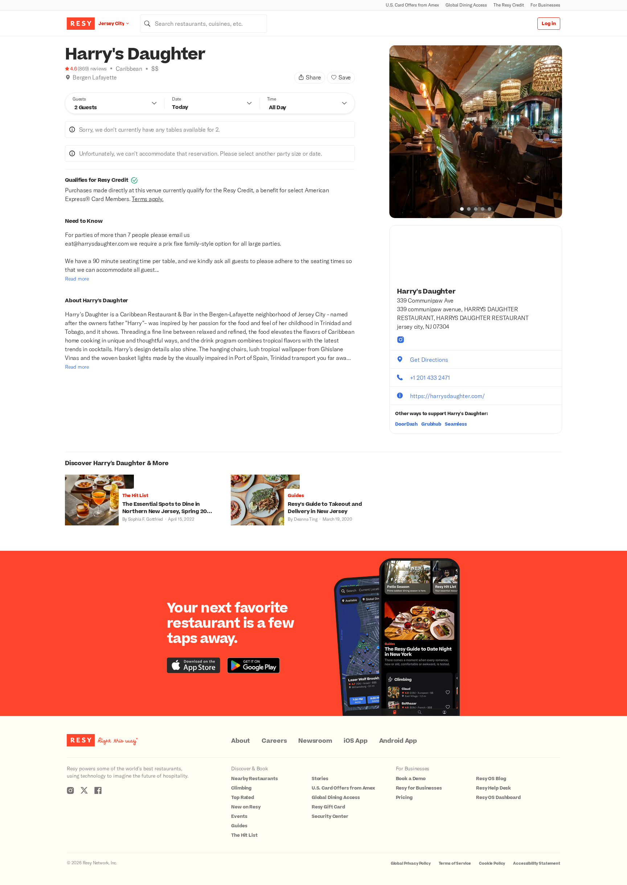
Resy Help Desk (493, 788)
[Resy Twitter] (84, 790)
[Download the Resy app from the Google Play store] (253, 665)
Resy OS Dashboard (498, 797)
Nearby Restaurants (254, 778)
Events (239, 816)
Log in (549, 23)
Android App (398, 741)
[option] (475, 131)
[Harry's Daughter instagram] (400, 339)
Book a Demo (411, 778)
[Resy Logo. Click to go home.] (81, 23)
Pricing (404, 797)
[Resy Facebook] (98, 790)
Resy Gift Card (328, 807)
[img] (68, 77)
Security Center (330, 816)
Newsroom (315, 741)
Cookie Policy (492, 863)
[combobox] (203, 24)
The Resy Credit (508, 5)
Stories (320, 778)
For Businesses (545, 5)
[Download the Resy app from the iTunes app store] (193, 665)
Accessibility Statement (536, 863)
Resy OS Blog (491, 778)
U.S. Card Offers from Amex (412, 5)
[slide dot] (462, 209)
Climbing (241, 788)
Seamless (456, 424)
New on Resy (245, 807)
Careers (274, 741)
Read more (77, 278)
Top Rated (242, 797)
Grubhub (431, 424)
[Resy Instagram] (70, 790)
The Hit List (244, 835)
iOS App (355, 741)
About (240, 741)
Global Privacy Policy (411, 863)
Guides (239, 826)
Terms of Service (455, 863)
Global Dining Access (466, 5)
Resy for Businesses (419, 788)
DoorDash (406, 424)
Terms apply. (147, 198)
